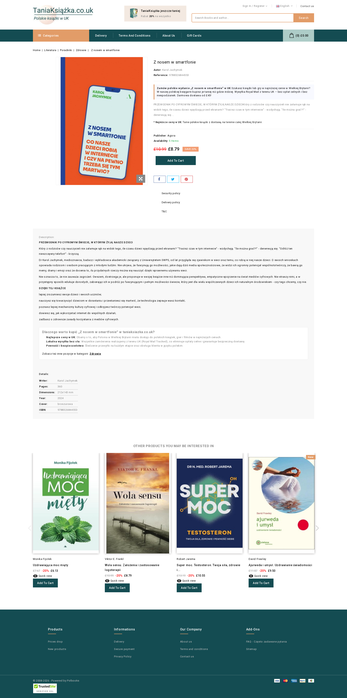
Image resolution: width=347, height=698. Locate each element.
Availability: (161, 140)
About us (168, 35)
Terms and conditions (134, 35)
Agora (171, 135)
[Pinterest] (187, 179)
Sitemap (251, 649)
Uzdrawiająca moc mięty (50, 565)
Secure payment (124, 649)
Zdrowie (95, 353)
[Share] (159, 179)
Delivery (101, 35)
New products (57, 649)
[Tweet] (173, 179)
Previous (31, 528)
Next (316, 528)
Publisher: (160, 135)
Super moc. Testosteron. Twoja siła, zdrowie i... (208, 568)
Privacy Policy (123, 656)
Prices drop (55, 641)
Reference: (161, 75)
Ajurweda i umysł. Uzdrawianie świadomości (280, 565)
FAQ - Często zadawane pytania (266, 641)
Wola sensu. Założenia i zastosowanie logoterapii (132, 568)
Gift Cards (194, 35)
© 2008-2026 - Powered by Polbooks (56, 680)
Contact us (307, 6)
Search (304, 18)
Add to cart (175, 160)
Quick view (42, 575)
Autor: (158, 69)
